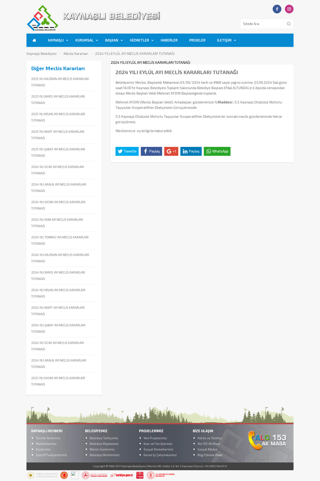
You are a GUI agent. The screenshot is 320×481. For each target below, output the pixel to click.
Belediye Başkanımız (104, 444)
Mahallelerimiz (46, 444)
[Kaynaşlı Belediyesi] (120, 30)
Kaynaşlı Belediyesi (41, 54)
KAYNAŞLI (56, 40)
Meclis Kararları (75, 54)
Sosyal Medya (207, 449)
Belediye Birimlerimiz (105, 455)
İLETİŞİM (224, 40)
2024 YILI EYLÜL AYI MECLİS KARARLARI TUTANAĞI (135, 54)
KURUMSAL (84, 40)
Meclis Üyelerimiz (102, 449)
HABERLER (169, 40)
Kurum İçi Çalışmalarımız (160, 455)
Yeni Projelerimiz (155, 438)
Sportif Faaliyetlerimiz (51, 455)
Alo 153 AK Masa (208, 444)
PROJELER (197, 40)
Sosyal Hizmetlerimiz (158, 449)
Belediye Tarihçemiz (104, 438)
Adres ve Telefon (209, 438)
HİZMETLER (139, 40)
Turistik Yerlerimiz (48, 438)
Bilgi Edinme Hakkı (209, 455)
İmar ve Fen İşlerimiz (158, 444)
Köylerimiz (43, 449)
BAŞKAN (111, 40)
